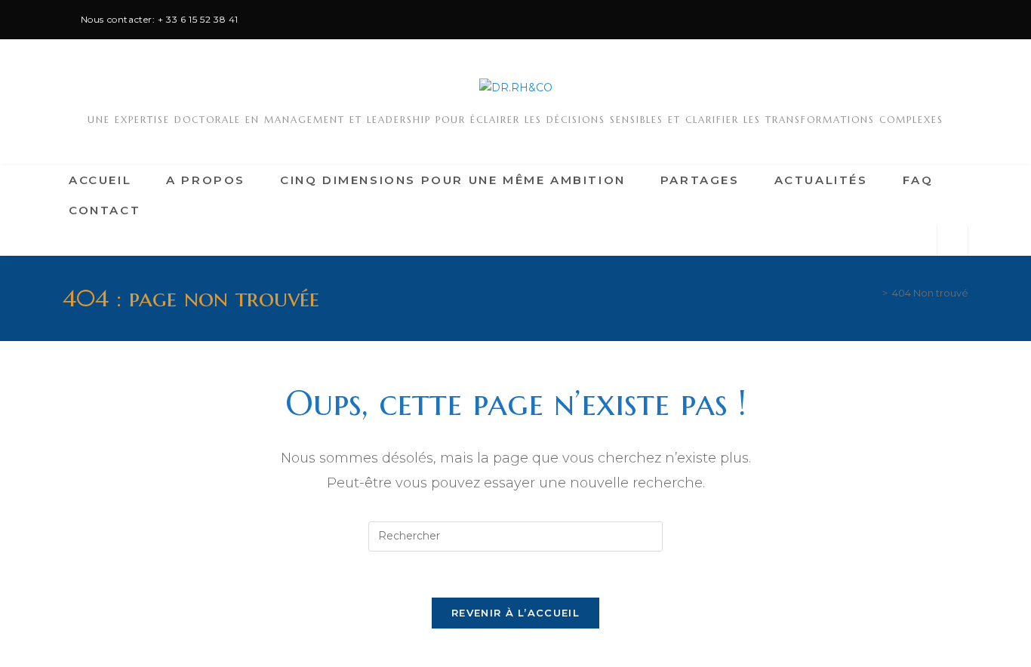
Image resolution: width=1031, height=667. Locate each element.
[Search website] (952, 240)
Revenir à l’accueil (515, 613)
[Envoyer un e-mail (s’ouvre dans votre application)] (952, 19)
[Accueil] (874, 293)
